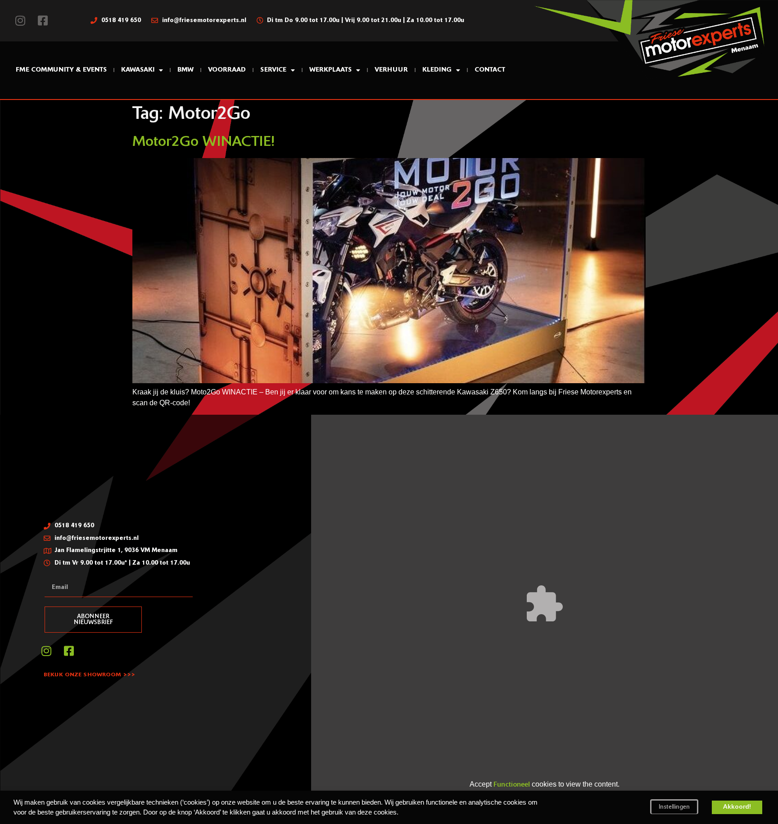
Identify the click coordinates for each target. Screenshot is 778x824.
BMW (185, 70)
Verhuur (391, 70)
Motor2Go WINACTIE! (203, 142)
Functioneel (511, 784)
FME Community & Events (61, 70)
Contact (490, 70)
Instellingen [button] (674, 807)
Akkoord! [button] (737, 807)
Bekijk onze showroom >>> (89, 675)
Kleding (437, 70)
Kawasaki (137, 70)
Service (273, 70)
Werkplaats (330, 70)
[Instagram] (20, 20)
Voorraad (227, 70)
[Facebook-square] (43, 20)
